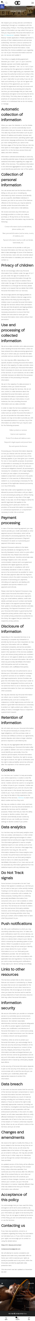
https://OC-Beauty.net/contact (11, 1245)
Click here (21, 798)
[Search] (6, 3)
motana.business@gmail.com (10, 1249)
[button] (2, 6)
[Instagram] (30, 1303)
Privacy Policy (29, 1307)
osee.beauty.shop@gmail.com (23, 1295)
